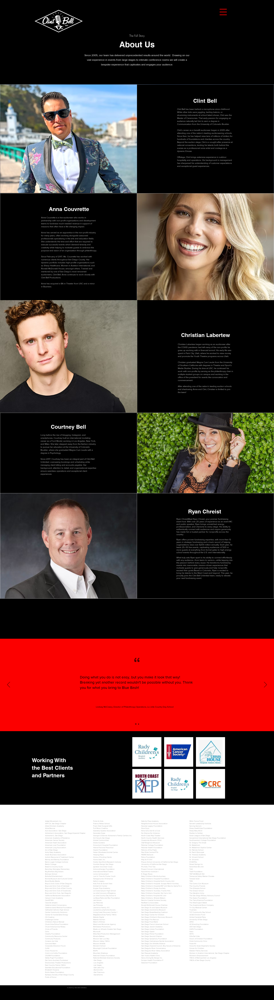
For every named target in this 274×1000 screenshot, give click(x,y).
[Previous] (8, 685)
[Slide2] (138, 724)
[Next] (265, 685)
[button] (223, 12)
